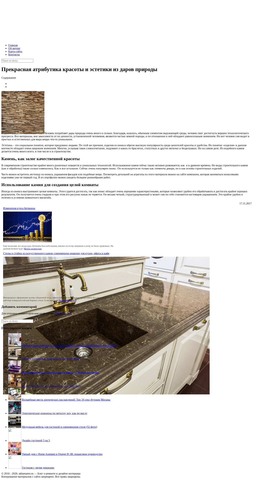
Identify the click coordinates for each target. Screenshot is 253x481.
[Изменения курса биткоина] (27, 241)
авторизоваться (63, 313)
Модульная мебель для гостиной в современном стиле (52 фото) (59, 426)
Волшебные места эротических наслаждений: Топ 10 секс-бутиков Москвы (66, 399)
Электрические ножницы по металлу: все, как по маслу (54, 413)
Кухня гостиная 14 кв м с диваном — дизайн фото (51, 386)
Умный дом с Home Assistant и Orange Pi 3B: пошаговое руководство (62, 454)
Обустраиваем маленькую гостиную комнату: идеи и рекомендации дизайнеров (69, 345)
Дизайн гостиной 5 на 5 (36, 440)
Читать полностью (33, 248)
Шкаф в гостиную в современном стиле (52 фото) (51, 358)
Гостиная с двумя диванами (38, 467)
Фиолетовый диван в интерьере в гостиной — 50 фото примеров (60, 372)
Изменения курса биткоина (19, 208)
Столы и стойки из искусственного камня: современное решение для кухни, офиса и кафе (56, 253)
